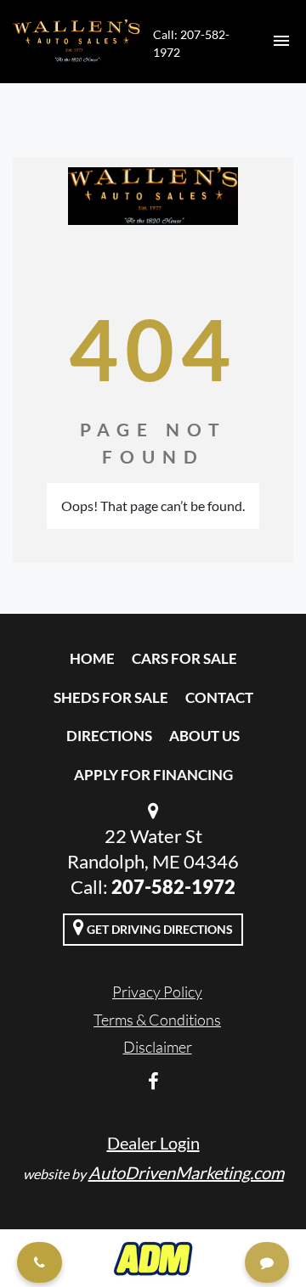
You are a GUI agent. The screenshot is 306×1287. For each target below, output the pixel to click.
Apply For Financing (153, 775)
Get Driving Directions (158, 929)
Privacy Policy (157, 991)
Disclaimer (157, 1046)
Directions (109, 736)
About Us (204, 736)
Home (92, 658)
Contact (219, 697)
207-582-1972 (173, 886)
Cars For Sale (184, 658)
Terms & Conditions (157, 1019)
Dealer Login (153, 1142)
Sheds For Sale (111, 697)
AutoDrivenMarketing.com (186, 1172)
